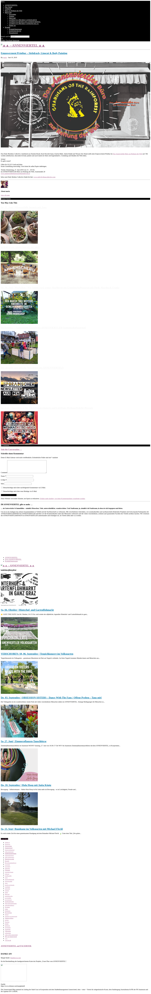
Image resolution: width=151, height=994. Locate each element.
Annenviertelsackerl (9, 850)
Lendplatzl (7, 887)
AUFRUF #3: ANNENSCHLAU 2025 (20, 247)
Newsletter (12, 14)
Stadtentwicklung (9, 918)
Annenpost (7, 844)
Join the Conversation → (11, 449)
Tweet (3, 59)
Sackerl (6, 914)
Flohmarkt (7, 870)
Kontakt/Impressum (15, 29)
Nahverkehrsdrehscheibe (11, 903)
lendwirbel (7, 888)
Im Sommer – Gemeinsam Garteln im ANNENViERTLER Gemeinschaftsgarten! (43, 327)
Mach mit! (8, 12)
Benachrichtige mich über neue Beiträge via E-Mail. (20, 491)
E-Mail (3, 480)
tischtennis (7, 925)
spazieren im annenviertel (11, 916)
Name (3, 476)
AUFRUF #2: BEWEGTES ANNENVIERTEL (25, 22)
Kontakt (7, 27)
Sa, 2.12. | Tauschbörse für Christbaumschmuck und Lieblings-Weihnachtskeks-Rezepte (47, 408)
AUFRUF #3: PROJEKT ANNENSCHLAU (24, 24)
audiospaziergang (10, 853)
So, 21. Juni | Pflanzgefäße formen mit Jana (24, 207)
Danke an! (12, 25)
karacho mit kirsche (9, 885)
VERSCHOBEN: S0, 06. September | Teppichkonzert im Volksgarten (37, 653)
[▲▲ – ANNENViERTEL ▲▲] (23, 45)
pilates (6, 909)
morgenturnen (8, 899)
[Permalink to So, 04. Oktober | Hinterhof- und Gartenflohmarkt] (19, 605)
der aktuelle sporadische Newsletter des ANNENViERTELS (32, 367)
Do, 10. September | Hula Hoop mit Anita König (26, 785)
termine (7, 924)
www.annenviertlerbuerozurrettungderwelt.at (15, 173)
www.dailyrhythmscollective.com (44, 177)
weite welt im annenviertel (11, 935)
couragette (7, 864)
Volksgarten (8, 931)
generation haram (9, 872)
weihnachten (8, 933)
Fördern (11, 16)
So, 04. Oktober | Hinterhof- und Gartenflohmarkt (27, 610)
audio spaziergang (9, 851)
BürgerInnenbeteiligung (10, 862)
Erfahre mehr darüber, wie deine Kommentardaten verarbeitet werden (62, 498)
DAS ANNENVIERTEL (13, 559)
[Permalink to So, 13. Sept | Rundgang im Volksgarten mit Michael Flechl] (19, 824)
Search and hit (5, 36)
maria (5, 57)
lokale (6, 892)
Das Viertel (8, 7)
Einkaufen (7, 868)
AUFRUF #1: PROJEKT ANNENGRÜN (23, 20)
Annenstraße (8, 846)
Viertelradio (7, 929)
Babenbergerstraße (9, 859)
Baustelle (7, 861)
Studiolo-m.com (15, 958)
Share (7, 59)
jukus (6, 883)
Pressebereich (13, 33)
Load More (4, 839)
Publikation (7, 911)
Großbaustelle (8, 875)
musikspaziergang (9, 901)
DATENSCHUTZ (15, 31)
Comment (4, 472)
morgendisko (8, 898)
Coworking (7, 866)
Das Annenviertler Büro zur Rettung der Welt (127, 154)
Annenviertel (8, 848)
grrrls (6, 877)
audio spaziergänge (9, 857)
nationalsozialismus (9, 905)
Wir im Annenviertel (11, 936)
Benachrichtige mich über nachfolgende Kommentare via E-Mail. (24, 487)
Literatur (7, 890)
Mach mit (7, 894)
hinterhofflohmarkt (9, 879)
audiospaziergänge (9, 855)
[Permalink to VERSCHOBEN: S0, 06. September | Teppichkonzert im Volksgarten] (19, 649)
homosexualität (8, 881)
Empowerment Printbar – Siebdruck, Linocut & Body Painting (34, 53)
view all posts (5, 195)
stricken (7, 920)
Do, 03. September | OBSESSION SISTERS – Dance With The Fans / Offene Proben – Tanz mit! (51, 697)
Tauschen (7, 922)
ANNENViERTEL (11, 5)
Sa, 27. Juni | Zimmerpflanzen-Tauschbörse (23, 741)
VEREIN (8, 9)
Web (2, 484)
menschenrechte (9, 896)
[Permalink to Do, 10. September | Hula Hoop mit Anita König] (19, 781)
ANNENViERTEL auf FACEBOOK (16, 946)
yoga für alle (8, 940)
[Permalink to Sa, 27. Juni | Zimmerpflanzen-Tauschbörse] (19, 737)
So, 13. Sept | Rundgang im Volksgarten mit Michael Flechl (32, 829)
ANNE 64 (7, 842)
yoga (6, 938)
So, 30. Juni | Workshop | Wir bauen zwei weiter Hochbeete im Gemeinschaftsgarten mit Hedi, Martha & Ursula (60, 287)
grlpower (7, 874)
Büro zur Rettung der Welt (13, 11)
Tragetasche (8, 927)
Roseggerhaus (8, 912)
